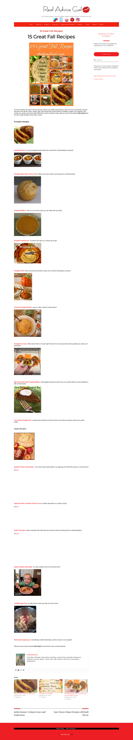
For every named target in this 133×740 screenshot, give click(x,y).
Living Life (55, 24)
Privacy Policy (98, 79)
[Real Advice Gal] (66, 11)
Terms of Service (70, 728)
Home (31, 24)
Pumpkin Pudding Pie (21, 240)
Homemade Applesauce (22, 640)
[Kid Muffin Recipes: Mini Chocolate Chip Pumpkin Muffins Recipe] (76, 686)
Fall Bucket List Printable (46, 693)
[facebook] (61, 20)
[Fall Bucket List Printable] (51, 686)
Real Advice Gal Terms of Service (105, 76)
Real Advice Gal (65, 734)
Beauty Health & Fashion (67, 24)
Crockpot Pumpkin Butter (23, 307)
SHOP (94, 24)
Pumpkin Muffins (20, 210)
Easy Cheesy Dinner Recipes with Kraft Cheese (71, 713)
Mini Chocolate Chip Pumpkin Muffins (27, 382)
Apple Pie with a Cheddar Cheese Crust (27, 503)
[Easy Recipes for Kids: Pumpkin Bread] (25, 686)
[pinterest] (72, 20)
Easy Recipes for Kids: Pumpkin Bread (24, 693)
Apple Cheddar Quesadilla (23, 567)
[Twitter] (21, 670)
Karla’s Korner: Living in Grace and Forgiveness (29, 713)
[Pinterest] (18, 670)
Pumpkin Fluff (19, 271)
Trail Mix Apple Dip (20, 603)
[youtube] (66, 20)
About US (38, 24)
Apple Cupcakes (19, 530)
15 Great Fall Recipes (51, 31)
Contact (101, 24)
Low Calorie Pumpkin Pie (22, 420)
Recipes (46, 24)
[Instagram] (23, 670)
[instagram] (77, 20)
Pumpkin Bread (19, 150)
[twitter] (55, 20)
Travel (87, 24)
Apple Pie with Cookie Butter (24, 467)
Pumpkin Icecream (20, 344)
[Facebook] (16, 670)
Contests (80, 24)
